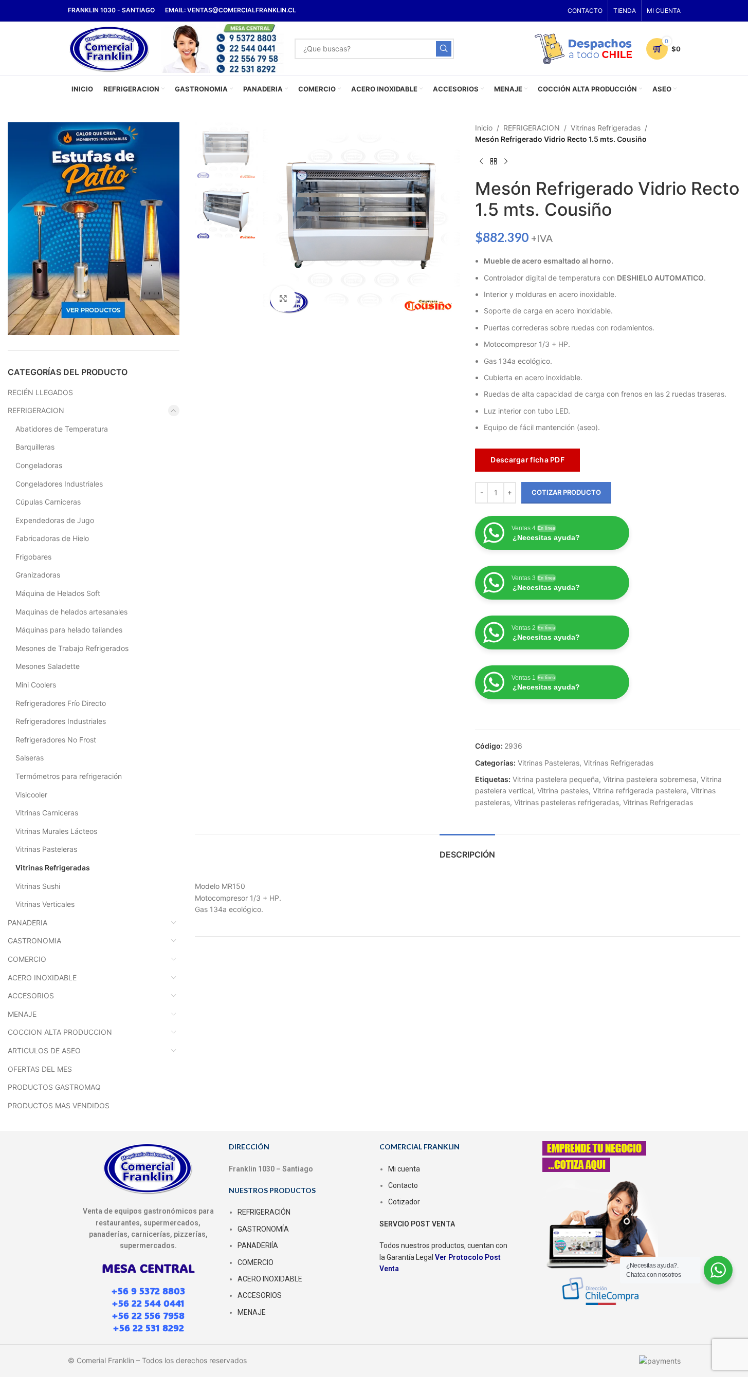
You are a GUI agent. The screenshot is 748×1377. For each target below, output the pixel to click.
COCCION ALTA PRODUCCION (60, 1032)
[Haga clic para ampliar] (283, 298)
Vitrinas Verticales (45, 904)
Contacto (403, 1185)
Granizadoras (37, 574)
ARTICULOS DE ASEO (44, 1050)
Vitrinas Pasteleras (46, 849)
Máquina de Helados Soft (57, 593)
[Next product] (506, 162)
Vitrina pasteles (563, 790)
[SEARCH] (443, 49)
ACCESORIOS (31, 995)
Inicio (483, 127)
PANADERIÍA (258, 1245)
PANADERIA (27, 922)
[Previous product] (481, 162)
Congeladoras (38, 465)
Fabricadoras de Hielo (52, 538)
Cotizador (404, 1202)
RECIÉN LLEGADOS (40, 392)
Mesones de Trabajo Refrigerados (72, 648)
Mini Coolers (35, 684)
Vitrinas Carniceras (46, 812)
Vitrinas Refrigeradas (52, 867)
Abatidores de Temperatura (61, 428)
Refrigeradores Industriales (60, 721)
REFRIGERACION (36, 410)
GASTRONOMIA (34, 940)
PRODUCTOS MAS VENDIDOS (59, 1105)
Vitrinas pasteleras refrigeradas (566, 802)
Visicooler (31, 794)
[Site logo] (110, 47)
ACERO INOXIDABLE (42, 977)
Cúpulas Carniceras (48, 501)
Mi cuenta (404, 1169)
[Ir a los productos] (493, 162)
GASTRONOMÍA (263, 1229)
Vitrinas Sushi (37, 886)
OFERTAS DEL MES (40, 1069)
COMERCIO (27, 959)
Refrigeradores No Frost (55, 739)
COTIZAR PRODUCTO (566, 492)
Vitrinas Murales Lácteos (56, 831)
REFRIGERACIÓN (264, 1212)
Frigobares (33, 556)
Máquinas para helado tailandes (68, 629)
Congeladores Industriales (59, 483)
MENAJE (22, 1014)
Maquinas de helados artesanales (71, 611)
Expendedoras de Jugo (54, 520)
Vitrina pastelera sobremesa (650, 779)
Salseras (29, 757)
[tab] (467, 849)
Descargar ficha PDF (527, 459)
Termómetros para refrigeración (68, 776)
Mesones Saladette (47, 666)
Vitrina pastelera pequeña (556, 779)
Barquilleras (34, 446)
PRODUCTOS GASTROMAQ (54, 1087)
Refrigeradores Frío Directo (60, 703)
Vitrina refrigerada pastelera (640, 790)
